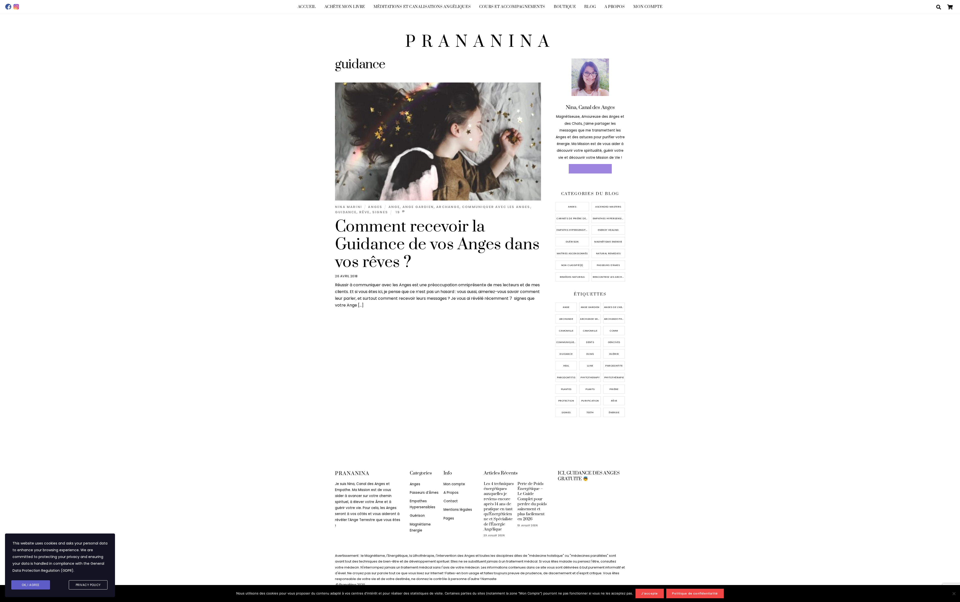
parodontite (613, 365)
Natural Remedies (608, 253)
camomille (566, 330)
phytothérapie (614, 377)
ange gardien (418, 207)
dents (590, 342)
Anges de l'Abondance (614, 307)
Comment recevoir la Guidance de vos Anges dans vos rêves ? (437, 244)
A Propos (614, 6)
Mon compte (647, 6)
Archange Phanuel (614, 318)
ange (394, 207)
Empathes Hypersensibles (609, 218)
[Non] (953, 593)
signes (380, 212)
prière (614, 389)
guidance (345, 212)
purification (590, 400)
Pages (449, 518)
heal (566, 365)
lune (590, 365)
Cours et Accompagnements (512, 6)
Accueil (307, 6)
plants (590, 389)
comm (614, 330)
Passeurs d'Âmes (608, 265)
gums (590, 354)
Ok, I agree (31, 585)
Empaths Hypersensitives (572, 230)
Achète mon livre (344, 6)
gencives (614, 342)
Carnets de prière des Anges (572, 218)
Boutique (565, 6)
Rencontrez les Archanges (609, 276)
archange (447, 207)
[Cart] (950, 7)
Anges (375, 207)
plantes (566, 389)
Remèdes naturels (572, 276)
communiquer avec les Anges (496, 207)
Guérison (572, 241)
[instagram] (16, 7)
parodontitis (566, 377)
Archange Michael (590, 318)
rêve (364, 212)
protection (566, 400)
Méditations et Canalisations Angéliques (422, 6)
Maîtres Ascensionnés (572, 253)
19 (398, 212)
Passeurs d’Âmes (424, 492)
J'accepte (649, 593)
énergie (614, 412)
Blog (590, 6)
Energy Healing (608, 230)
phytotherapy (590, 377)
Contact (451, 501)
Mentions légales (458, 509)
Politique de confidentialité (695, 593)
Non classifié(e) (572, 265)
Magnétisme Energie (608, 241)
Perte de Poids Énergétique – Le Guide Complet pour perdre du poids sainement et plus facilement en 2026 (532, 501)
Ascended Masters (608, 206)
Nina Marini (348, 207)
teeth (590, 412)
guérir (614, 354)
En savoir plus (590, 168)
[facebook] (8, 7)
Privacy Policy (88, 585)
